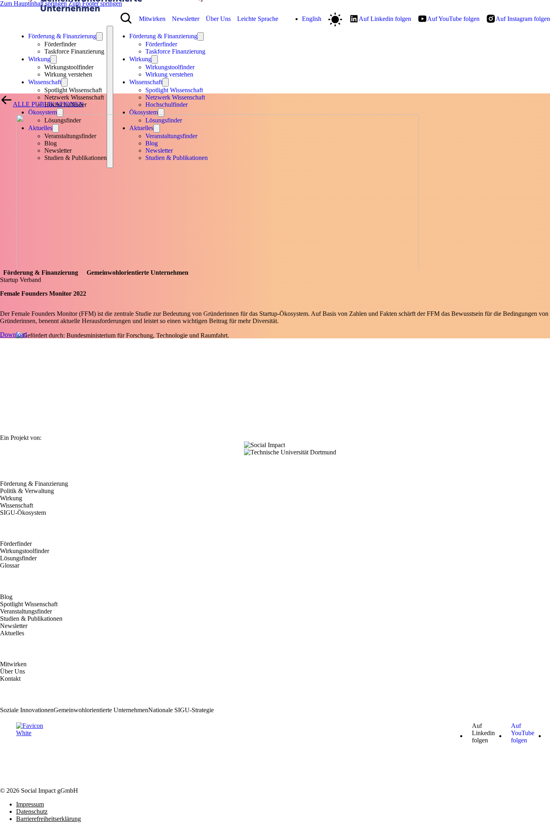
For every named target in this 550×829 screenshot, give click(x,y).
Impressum (30, 804)
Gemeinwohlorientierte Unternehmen (101, 710)
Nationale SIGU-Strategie (181, 710)
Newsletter (13, 625)
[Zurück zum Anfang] (532, 817)
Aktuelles (12, 633)
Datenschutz (32, 811)
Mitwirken (13, 664)
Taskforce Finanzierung (74, 51)
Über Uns (12, 671)
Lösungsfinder (18, 558)
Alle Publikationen (48, 104)
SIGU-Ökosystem (23, 512)
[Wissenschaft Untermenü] (165, 82)
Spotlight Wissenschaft (174, 90)
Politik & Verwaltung (27, 490)
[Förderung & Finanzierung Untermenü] (99, 36)
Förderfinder (161, 44)
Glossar (9, 565)
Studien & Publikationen (31, 618)
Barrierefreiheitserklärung (48, 818)
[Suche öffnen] (126, 18)
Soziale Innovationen (27, 710)
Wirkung (39, 59)
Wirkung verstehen (68, 74)
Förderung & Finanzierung (62, 36)
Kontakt (10, 678)
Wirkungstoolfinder (169, 67)
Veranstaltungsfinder (26, 611)
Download (13, 334)
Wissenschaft (44, 82)
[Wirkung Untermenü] (154, 59)
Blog (6, 596)
